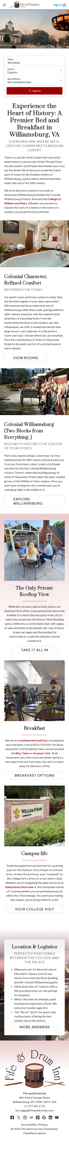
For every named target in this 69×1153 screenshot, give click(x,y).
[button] (34, 61)
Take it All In (34, 650)
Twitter (18, 1117)
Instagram (25, 1117)
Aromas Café (42, 753)
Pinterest (37, 1117)
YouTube (57, 1117)
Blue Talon (23, 753)
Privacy (43, 1124)
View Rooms (25, 358)
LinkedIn (50, 1117)
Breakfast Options (35, 775)
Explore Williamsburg (28, 501)
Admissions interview (19, 887)
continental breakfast (33, 740)
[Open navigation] (4, 5)
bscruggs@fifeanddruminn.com (34, 1110)
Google (44, 1117)
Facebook (12, 1117)
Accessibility (29, 1124)
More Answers (34, 1027)
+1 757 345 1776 (34, 1106)
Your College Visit (34, 909)
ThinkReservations (34, 1133)
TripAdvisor (31, 1117)
